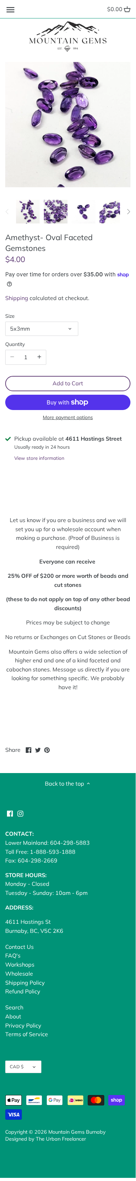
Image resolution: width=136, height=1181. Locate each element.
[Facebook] (10, 813)
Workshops (19, 964)
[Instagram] (20, 813)
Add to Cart (68, 383)
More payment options (68, 417)
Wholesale (19, 973)
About (13, 1016)
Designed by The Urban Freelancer (45, 1139)
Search (14, 1007)
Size (10, 316)
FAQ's (13, 955)
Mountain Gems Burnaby (77, 1132)
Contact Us (19, 946)
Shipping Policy (25, 982)
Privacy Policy (23, 1025)
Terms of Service (26, 1034)
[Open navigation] (10, 10)
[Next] (128, 211)
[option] (28, 211)
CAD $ (17, 1066)
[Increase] (39, 357)
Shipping (16, 297)
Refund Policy (22, 991)
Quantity (15, 344)
